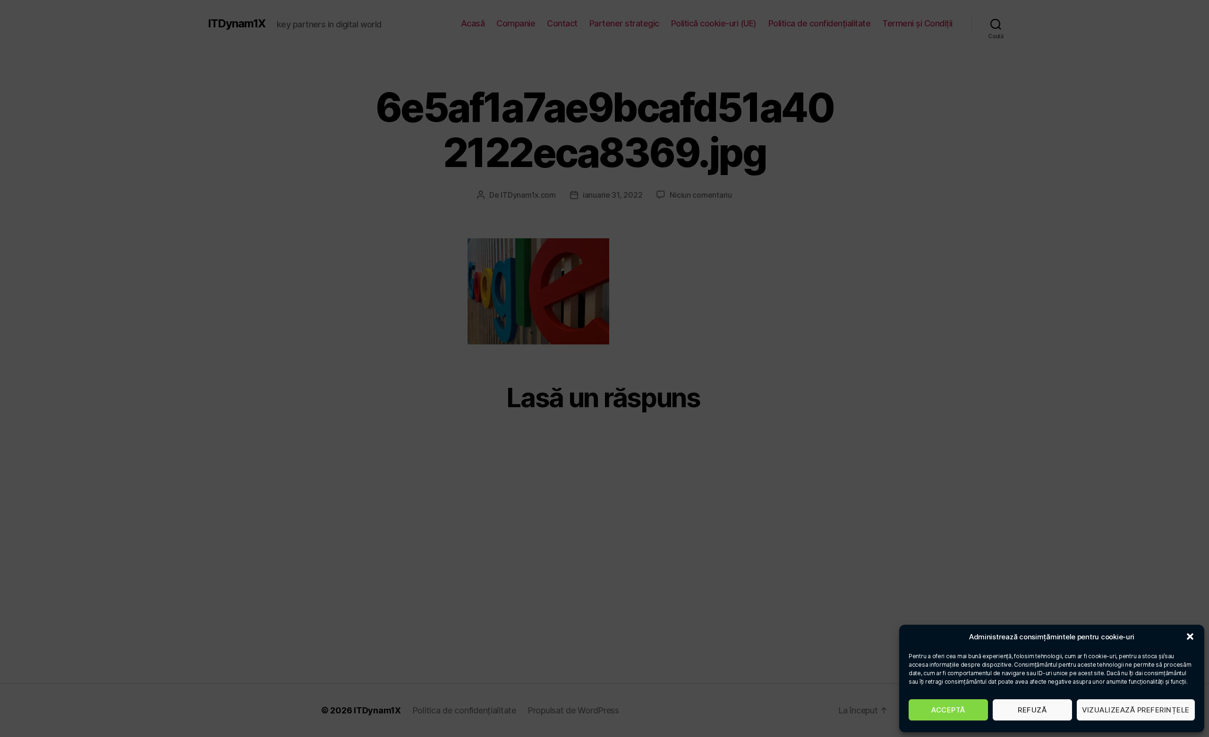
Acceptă (948, 709)
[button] (1190, 636)
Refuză (1032, 709)
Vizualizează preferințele (1136, 709)
